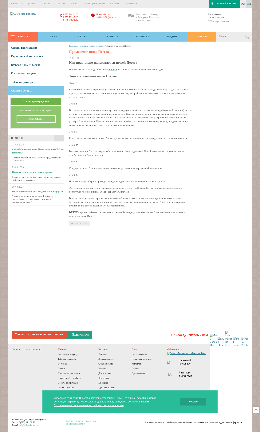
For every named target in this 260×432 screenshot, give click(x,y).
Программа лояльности (69, 373)
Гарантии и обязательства (27, 56)
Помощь (74, 3)
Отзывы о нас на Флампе (26, 349)
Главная (73, 46)
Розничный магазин (141, 359)
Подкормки (142, 36)
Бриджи (172, 36)
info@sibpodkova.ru (28, 425)
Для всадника (104, 373)
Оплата (46, 3)
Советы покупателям (24, 47)
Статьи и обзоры (96, 46)
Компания (16, 3)
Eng (249, 3)
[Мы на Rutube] (244, 342)
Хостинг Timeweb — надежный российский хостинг (81, 422)
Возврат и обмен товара (25, 64)
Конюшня (103, 382)
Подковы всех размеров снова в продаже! (33, 172)
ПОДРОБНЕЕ (36, 118)
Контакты (114, 3)
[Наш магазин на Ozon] (228, 339)
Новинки (102, 354)
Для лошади (104, 378)
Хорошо (193, 401)
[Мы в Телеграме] (236, 342)
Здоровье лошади (106, 387)
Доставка (32, 3)
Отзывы (61, 3)
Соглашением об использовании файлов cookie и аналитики (89, 405)
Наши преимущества (95, 3)
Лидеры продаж (105, 359)
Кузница (112, 36)
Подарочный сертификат (69, 378)
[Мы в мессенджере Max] (213, 340)
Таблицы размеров (22, 82)
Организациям (131, 3)
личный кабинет (227, 3)
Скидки (202, 36)
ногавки (112, 69)
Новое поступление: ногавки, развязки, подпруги (37, 191)
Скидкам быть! (105, 363)
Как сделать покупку (24, 73)
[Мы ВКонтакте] (221, 342)
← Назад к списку (79, 223)
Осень (53, 36)
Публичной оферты (135, 398)
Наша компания (139, 354)
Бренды (102, 368)
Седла (82, 36)
